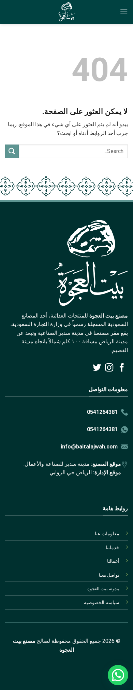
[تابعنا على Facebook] (122, 368)
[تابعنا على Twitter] (96, 368)
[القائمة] (124, 11)
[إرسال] (12, 151)
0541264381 (102, 412)
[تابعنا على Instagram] (109, 368)
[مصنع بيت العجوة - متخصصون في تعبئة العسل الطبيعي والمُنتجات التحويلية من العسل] (66, 12)
